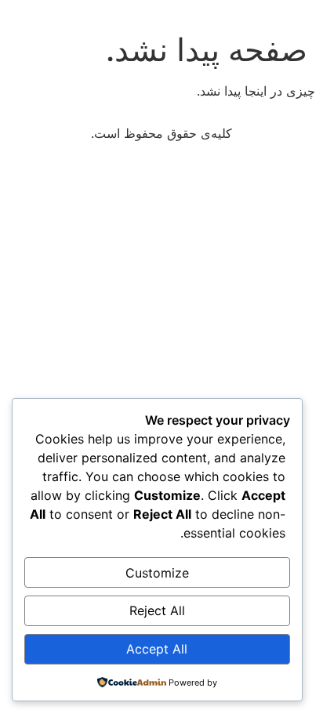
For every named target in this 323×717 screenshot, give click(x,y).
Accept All (156, 649)
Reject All (157, 610)
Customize (157, 573)
